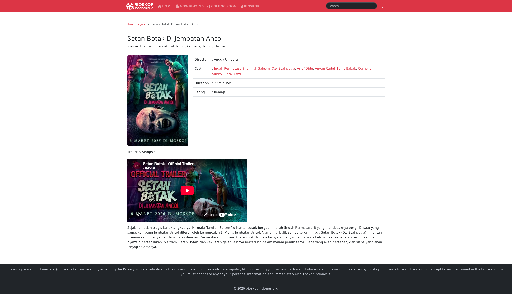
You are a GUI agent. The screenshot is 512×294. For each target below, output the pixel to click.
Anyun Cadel (325, 68)
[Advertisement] (321, 177)
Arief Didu (305, 68)
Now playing (136, 24)
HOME (166, 6)
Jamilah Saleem (258, 68)
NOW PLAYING (191, 6)
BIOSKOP (251, 6)
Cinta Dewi (232, 74)
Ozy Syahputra (283, 68)
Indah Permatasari (229, 68)
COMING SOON (223, 6)
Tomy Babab (346, 68)
